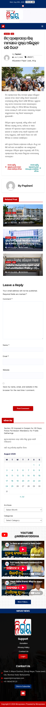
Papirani (18, 54)
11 (12, 475)
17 (7, 481)
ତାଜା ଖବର (7, 34)
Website (6, 370)
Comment (8, 299)
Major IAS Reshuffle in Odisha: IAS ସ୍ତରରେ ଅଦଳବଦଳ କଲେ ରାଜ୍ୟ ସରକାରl (22, 218)
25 (12, 486)
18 (12, 481)
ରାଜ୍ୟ (14, 213)
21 (28, 481)
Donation (23, 643)
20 (23, 481)
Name (6, 345)
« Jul (22, 497)
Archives (8, 505)
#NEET (30, 57)
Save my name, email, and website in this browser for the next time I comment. (20, 388)
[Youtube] (23, 693)
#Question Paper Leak (21, 61)
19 (18, 481)
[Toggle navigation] (42, 26)
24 (7, 486)
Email (6, 356)
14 (28, 475)
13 (23, 475)
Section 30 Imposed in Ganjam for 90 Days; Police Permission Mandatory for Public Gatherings (23, 430)
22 (34, 481)
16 (39, 475)
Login (23, 656)
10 (7, 475)
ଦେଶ (12, 34)
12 (18, 475)
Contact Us (23, 651)
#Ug (34, 61)
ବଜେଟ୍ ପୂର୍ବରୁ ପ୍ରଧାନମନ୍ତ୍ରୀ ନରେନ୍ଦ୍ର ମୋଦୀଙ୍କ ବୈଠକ (31, 168)
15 (34, 475)
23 (39, 481)
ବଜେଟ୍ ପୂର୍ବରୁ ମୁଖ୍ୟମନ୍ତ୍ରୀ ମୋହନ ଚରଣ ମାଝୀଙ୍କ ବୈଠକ (15, 167)
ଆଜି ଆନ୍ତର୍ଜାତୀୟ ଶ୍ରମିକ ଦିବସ (15, 447)
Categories (8, 516)
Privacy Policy (23, 647)
